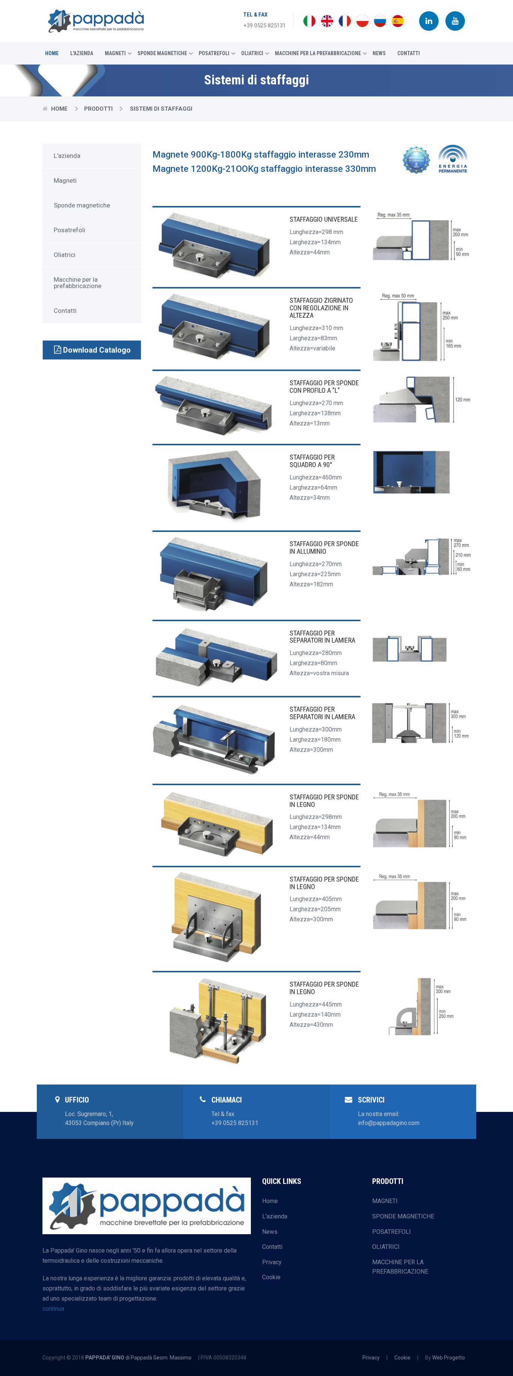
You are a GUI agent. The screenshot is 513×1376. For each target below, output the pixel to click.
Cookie (271, 1277)
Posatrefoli (214, 53)
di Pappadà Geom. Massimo (138, 1358)
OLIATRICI (386, 1246)
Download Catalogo (96, 350)
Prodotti (98, 108)
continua (53, 1308)
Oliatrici (252, 53)
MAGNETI (385, 1201)
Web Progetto (448, 1358)
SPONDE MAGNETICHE (403, 1216)
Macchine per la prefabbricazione (318, 53)
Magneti (115, 53)
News (379, 53)
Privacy (272, 1262)
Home (52, 53)
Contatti (408, 53)
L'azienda (81, 53)
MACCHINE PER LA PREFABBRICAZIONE (400, 1267)
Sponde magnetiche (162, 53)
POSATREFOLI (391, 1231)
